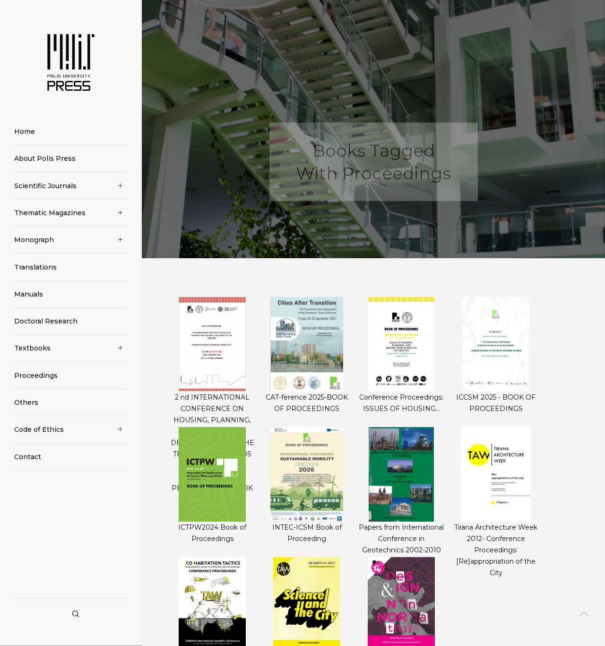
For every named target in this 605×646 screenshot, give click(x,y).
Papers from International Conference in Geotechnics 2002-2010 (401, 538)
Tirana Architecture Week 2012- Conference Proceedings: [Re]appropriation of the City (495, 550)
